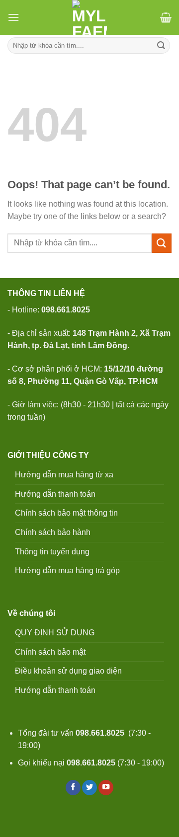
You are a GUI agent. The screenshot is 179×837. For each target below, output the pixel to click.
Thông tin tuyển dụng (52, 551)
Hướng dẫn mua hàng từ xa (64, 474)
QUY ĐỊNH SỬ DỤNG (54, 632)
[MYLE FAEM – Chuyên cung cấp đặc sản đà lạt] (89, 17)
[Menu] (13, 17)
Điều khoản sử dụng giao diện (68, 671)
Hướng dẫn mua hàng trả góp (67, 570)
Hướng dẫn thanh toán (55, 494)
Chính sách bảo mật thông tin (66, 513)
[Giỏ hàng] (166, 17)
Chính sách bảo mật (50, 652)
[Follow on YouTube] (105, 787)
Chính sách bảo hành (52, 532)
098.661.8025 (100, 733)
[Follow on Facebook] (73, 787)
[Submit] (161, 45)
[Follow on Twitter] (89, 787)
